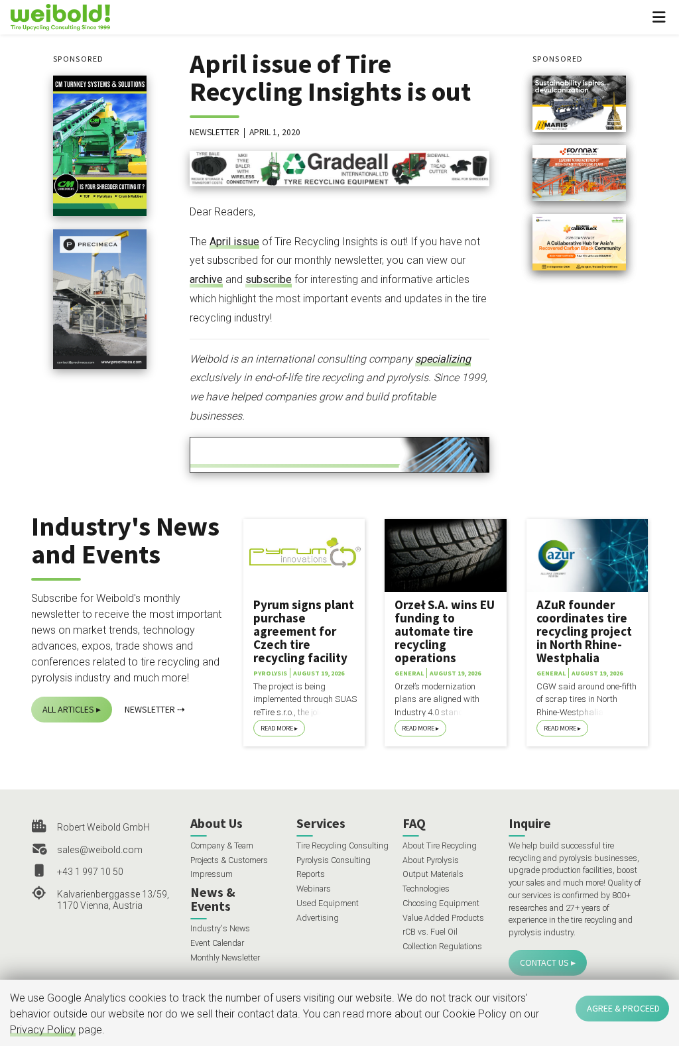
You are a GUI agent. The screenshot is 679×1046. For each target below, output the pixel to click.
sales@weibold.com (100, 849)
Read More (277, 728)
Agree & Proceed (623, 1008)
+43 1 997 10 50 (90, 871)
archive (206, 279)
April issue (234, 241)
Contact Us (544, 962)
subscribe (268, 279)
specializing (443, 359)
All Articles (68, 709)
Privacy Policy (43, 1029)
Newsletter (150, 709)
